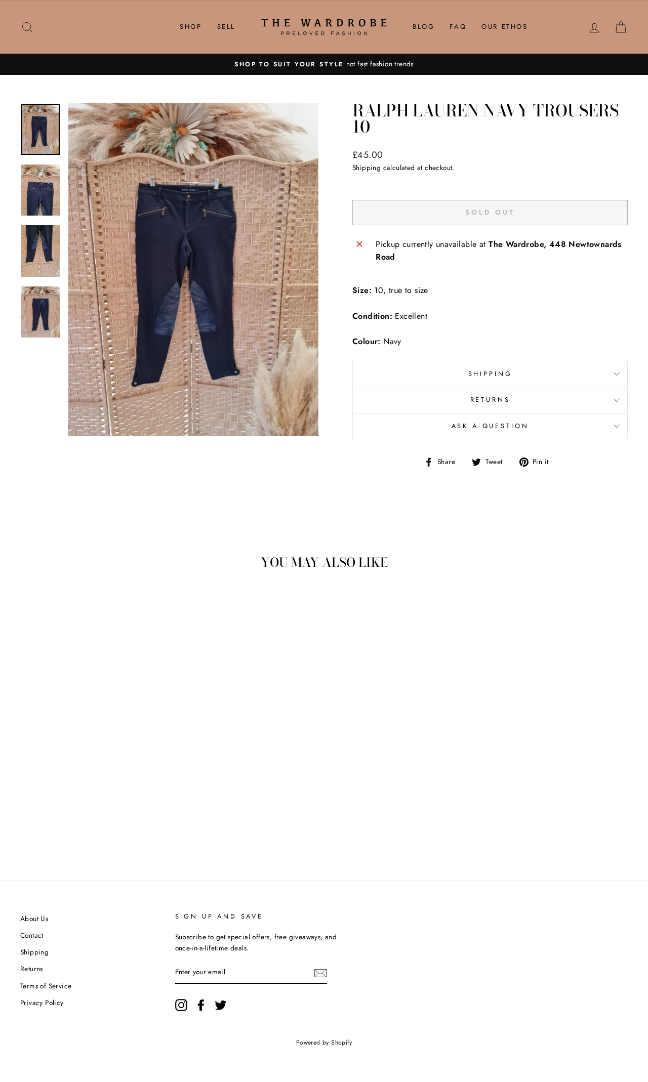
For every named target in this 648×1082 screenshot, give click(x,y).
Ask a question (490, 426)
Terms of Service (45, 986)
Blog (423, 26)
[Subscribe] (320, 972)
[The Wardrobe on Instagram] (181, 1005)
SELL (226, 26)
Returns (490, 399)
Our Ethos (504, 26)
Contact (32, 935)
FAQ (458, 26)
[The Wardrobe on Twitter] (221, 1005)
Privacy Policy (42, 1002)
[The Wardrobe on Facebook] (201, 1005)
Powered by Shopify (324, 1042)
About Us (34, 918)
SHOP (190, 26)
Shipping (366, 167)
